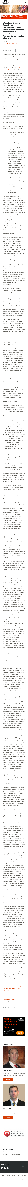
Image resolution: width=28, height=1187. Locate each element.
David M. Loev (8, 43)
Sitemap (13, 1175)
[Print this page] (13, 50)
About (2, 1175)
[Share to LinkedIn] (3, 50)
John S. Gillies (15, 43)
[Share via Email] (11, 50)
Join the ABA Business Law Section (24, 1178)
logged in (10, 1154)
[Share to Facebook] (8, 50)
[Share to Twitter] (6, 50)
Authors (18, 1175)
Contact (8, 1175)
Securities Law (6, 20)
